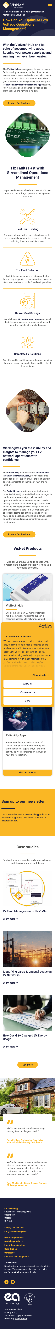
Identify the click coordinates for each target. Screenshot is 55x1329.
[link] (6, 1282)
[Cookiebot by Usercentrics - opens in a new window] (39, 626)
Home (6, 12)
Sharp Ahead (21, 1318)
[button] (50, 5)
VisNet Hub (12, 69)
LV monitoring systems (29, 319)
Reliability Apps (14, 491)
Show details (39, 675)
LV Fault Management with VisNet (25, 911)
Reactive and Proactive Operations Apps (23, 84)
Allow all (27, 683)
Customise (25, 692)
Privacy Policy (14, 1272)
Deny (27, 700)
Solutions (14, 12)
